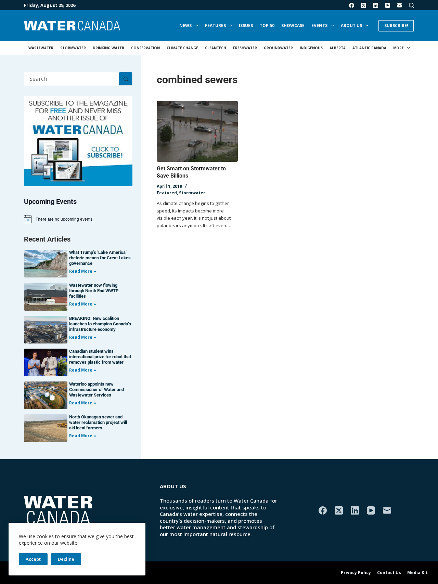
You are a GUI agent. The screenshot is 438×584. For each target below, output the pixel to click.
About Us (351, 25)
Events (319, 25)
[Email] (399, 5)
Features (215, 25)
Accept (33, 559)
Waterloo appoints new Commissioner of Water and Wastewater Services (96, 389)
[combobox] (71, 79)
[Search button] (125, 78)
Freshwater (245, 48)
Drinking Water (108, 48)
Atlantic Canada (369, 48)
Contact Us (389, 572)
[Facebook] (351, 5)
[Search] (411, 5)
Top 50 (267, 25)
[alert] (78, 219)
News (185, 25)
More (398, 48)
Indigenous (311, 48)
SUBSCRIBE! (396, 25)
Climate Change (182, 48)
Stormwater (73, 48)
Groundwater (278, 48)
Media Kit (417, 572)
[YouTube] (387, 5)
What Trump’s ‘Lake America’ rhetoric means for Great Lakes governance (100, 258)
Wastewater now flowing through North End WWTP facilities (93, 291)
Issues (246, 25)
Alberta (338, 48)
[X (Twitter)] (363, 5)
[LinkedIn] (375, 5)
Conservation (145, 48)
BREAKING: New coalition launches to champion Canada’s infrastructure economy (100, 324)
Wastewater (40, 48)
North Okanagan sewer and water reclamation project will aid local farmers (98, 422)
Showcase (293, 25)
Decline (66, 559)
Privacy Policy (356, 572)
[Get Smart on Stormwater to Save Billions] (197, 131)
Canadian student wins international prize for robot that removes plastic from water (100, 357)
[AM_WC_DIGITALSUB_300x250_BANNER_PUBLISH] (78, 140)
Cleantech (215, 48)
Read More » (82, 271)
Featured (167, 193)
